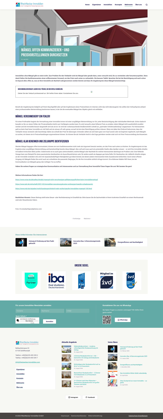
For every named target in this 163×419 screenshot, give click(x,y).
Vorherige (76, 218)
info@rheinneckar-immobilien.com (27, 362)
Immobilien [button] (108, 5)
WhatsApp (124, 320)
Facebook (91, 397)
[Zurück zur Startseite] (29, 4)
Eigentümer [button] (96, 5)
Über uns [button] (138, 5)
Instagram (74, 397)
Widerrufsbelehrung (95, 416)
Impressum (65, 416)
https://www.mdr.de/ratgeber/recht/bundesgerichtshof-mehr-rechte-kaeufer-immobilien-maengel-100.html (53, 189)
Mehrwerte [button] (129, 5)
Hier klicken (29, 321)
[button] (147, 4)
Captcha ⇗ (35, 322)
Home (87, 5)
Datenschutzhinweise (78, 416)
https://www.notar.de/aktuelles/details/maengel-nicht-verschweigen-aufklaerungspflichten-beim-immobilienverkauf (56, 180)
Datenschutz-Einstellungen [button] (138, 416)
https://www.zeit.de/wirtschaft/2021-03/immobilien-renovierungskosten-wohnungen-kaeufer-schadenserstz (54, 184)
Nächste (87, 218)
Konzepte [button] (118, 5)
